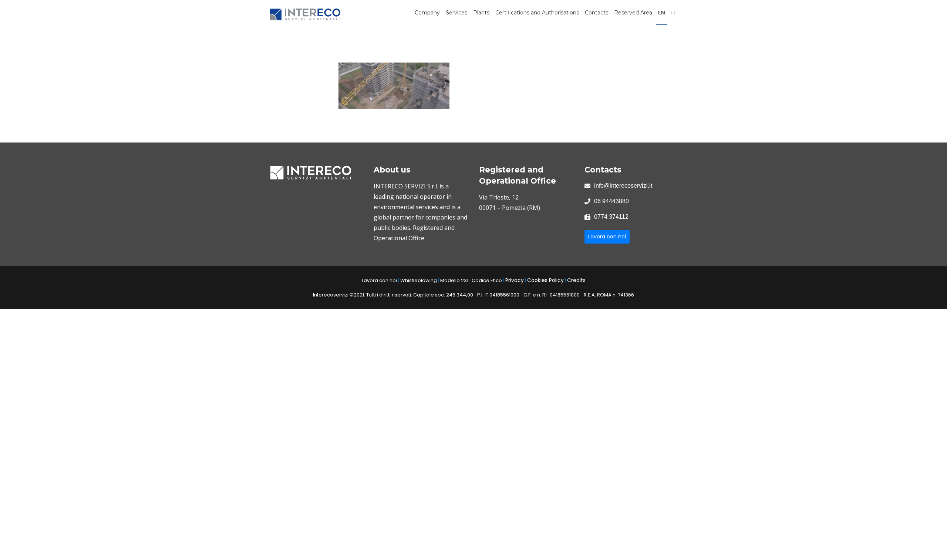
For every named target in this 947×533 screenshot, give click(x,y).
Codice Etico (487, 280)
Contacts (596, 12)
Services (456, 12)
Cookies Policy (545, 280)
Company (427, 12)
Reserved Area (633, 12)
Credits (576, 280)
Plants (481, 12)
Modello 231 (454, 280)
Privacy (514, 280)
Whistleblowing (418, 280)
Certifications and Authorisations (537, 12)
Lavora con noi (607, 236)
